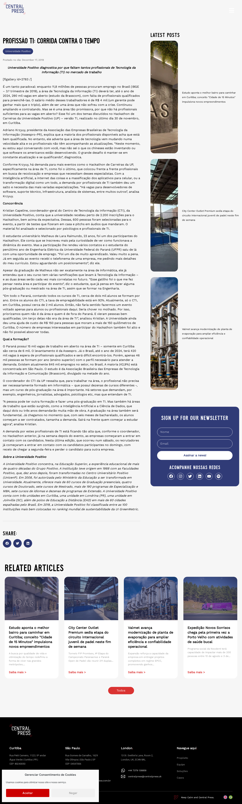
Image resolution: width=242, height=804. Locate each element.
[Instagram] (180, 476)
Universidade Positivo (18, 51)
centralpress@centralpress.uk (144, 776)
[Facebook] (171, 476)
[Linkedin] (199, 476)
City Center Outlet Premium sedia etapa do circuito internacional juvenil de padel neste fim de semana (210, 215)
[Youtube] (209, 476)
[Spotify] (218, 476)
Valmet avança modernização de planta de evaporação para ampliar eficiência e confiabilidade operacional (207, 334)
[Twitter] (190, 476)
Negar (73, 793)
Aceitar (27, 793)
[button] (7, 543)
